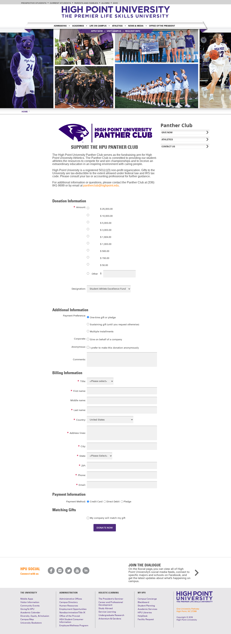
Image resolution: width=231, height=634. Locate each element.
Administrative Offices (70, 599)
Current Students (60, 3)
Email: (82, 485)
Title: (83, 381)
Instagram (60, 570)
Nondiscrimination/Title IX (72, 612)
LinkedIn (86, 570)
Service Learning (107, 612)
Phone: (82, 475)
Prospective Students (33, 3)
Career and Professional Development (111, 603)
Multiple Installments (102, 331)
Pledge (127, 501)
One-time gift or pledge (103, 317)
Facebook (51, 570)
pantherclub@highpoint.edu (101, 185)
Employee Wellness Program (73, 625)
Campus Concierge (147, 599)
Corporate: (80, 338)
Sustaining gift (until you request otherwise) (114, 324)
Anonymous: (78, 346)
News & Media (135, 26)
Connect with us (29, 573)
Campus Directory (68, 602)
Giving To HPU (27, 609)
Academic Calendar (30, 612)
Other (95, 273)
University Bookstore (31, 623)
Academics (78, 26)
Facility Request (146, 619)
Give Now (167, 132)
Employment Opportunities (72, 609)
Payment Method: (76, 501)
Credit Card (96, 501)
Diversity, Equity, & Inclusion (34, 616)
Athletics (117, 26)
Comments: (79, 359)
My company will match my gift (107, 518)
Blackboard (143, 602)
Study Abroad (106, 608)
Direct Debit (112, 501)
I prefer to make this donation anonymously (114, 347)
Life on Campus (98, 26)
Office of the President (162, 26)
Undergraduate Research (111, 615)
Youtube (77, 570)
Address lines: (78, 433)
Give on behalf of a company (106, 339)
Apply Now (97, 31)
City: (83, 446)
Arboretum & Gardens (110, 618)
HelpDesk (142, 616)
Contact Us (168, 146)
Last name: (80, 410)
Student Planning (146, 605)
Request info (132, 31)
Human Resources (68, 605)
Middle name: (78, 400)
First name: (79, 391)
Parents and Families (86, 3)
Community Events (30, 605)
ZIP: (83, 465)
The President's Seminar (111, 599)
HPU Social (30, 569)
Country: (81, 420)
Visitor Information (29, 602)
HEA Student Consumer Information (71, 620)
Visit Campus (114, 31)
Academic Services (147, 609)
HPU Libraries (145, 612)
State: (82, 456)
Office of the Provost (69, 616)
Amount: (81, 207)
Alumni (105, 3)
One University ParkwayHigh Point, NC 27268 (187, 610)
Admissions (60, 26)
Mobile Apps (26, 599)
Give (115, 3)
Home (25, 111)
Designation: (79, 288)
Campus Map (27, 619)
